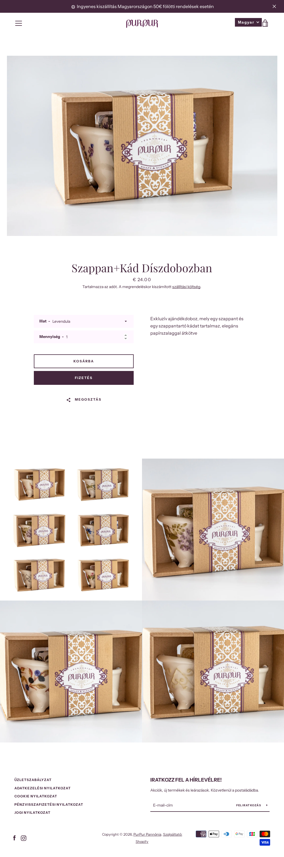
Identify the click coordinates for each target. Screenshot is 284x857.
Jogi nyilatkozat (32, 812)
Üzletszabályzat (33, 780)
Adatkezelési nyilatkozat (42, 788)
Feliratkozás (249, 805)
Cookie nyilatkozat (35, 796)
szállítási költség (186, 286)
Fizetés (84, 378)
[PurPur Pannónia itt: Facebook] (14, 837)
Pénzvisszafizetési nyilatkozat (48, 804)
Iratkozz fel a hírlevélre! (186, 780)
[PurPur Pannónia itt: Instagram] (23, 837)
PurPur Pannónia (147, 834)
